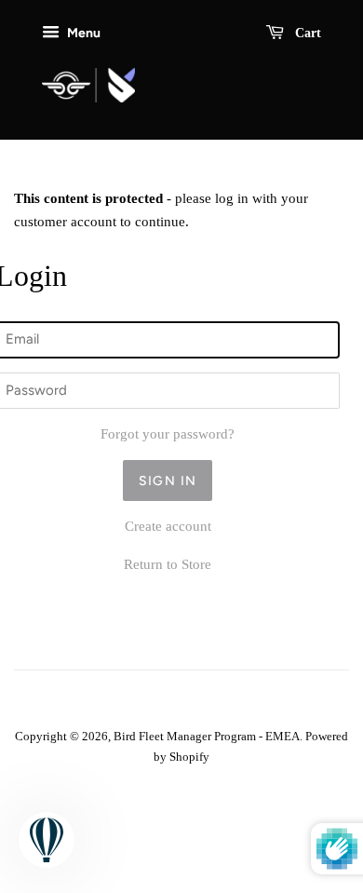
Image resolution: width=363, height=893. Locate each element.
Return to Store (167, 564)
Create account (168, 526)
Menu (82, 32)
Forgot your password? (168, 433)
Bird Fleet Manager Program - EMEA (207, 736)
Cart (306, 33)
